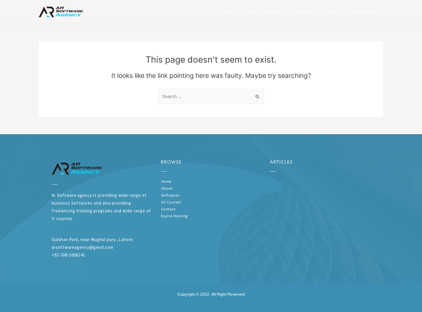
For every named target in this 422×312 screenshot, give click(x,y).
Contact (332, 11)
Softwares (273, 11)
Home (228, 11)
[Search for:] (211, 96)
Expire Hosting (364, 11)
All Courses (304, 11)
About (249, 11)
